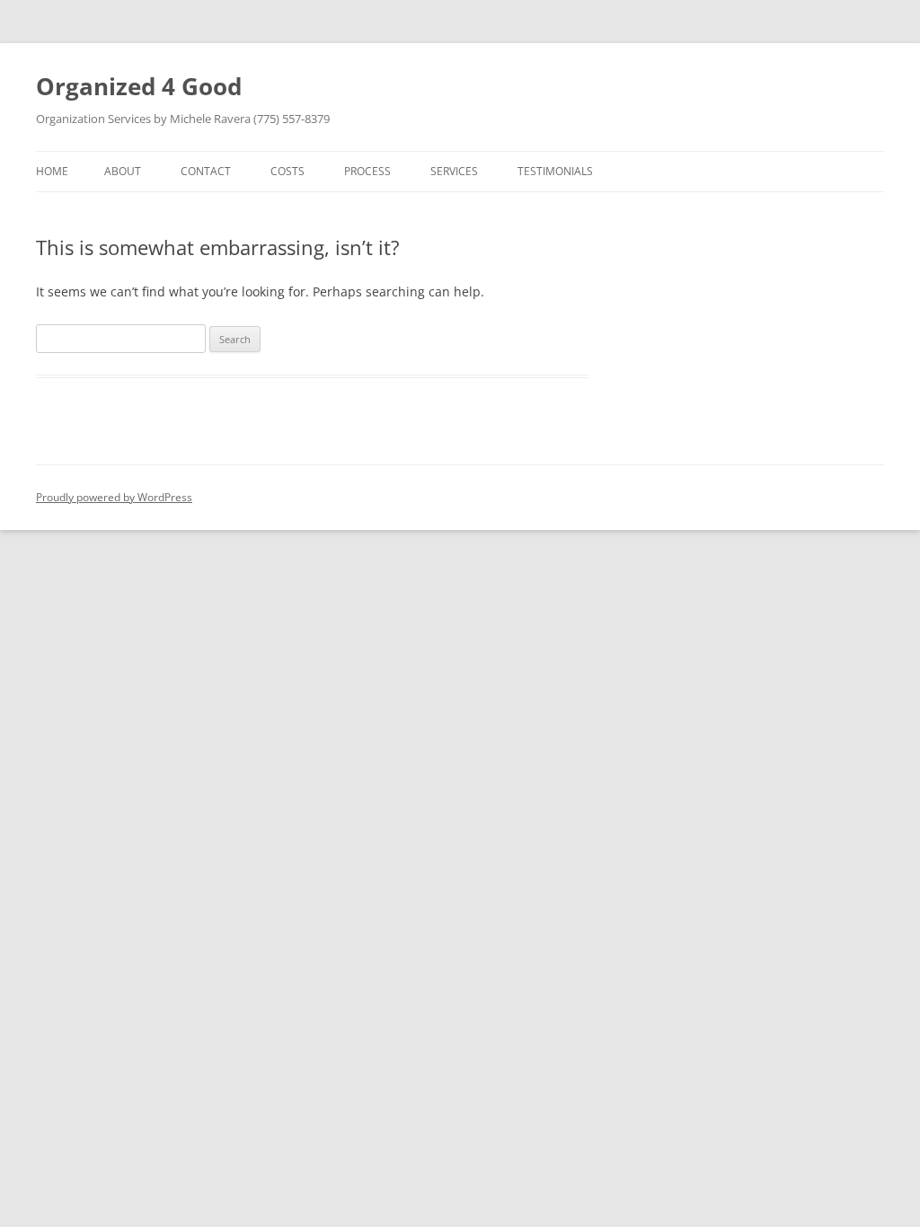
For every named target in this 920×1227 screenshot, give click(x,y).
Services (454, 171)
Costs (287, 171)
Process (367, 171)
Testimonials (555, 171)
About (122, 171)
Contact (206, 171)
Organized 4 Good (139, 86)
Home (52, 171)
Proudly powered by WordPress (114, 497)
